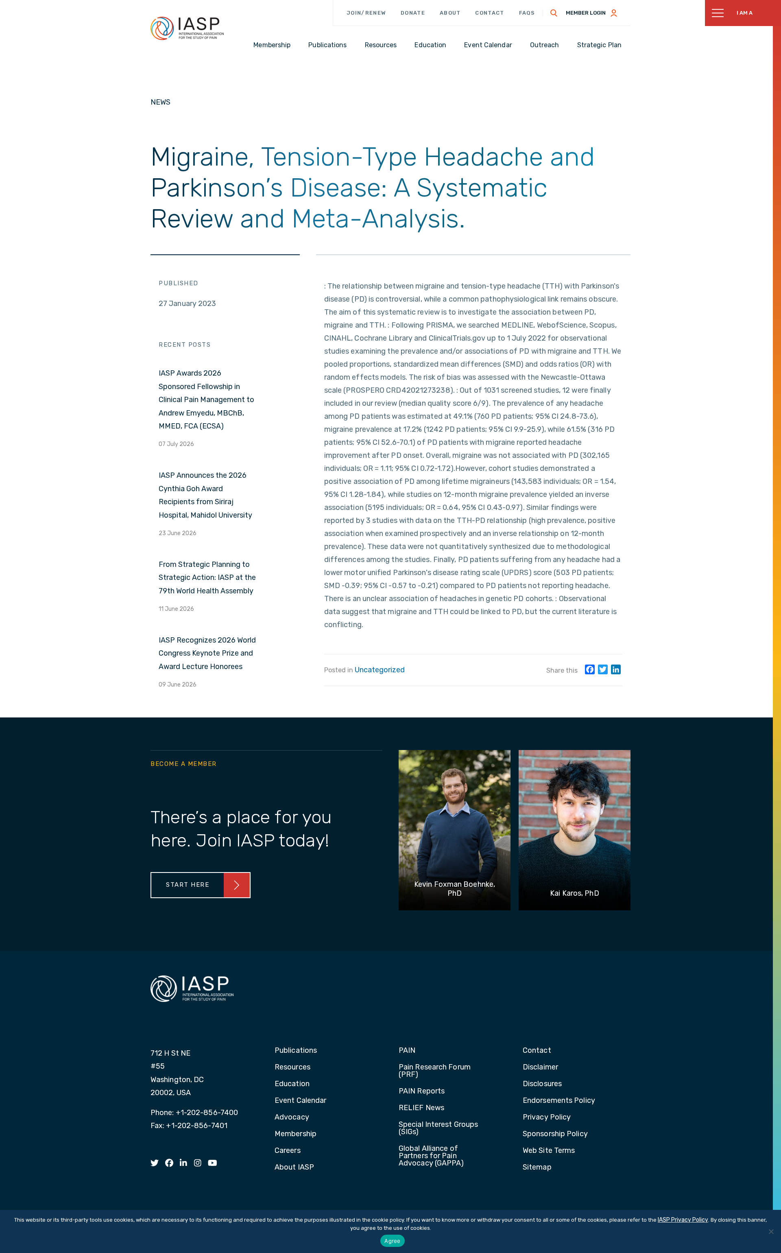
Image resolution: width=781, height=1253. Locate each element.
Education (292, 1084)
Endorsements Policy (559, 1101)
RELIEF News (421, 1108)
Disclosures (542, 1084)
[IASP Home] (187, 28)
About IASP (294, 1167)
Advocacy (292, 1117)
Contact (489, 13)
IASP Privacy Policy (683, 1219)
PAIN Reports (422, 1091)
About (450, 13)
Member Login (586, 13)
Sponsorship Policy (555, 1134)
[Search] (554, 13)
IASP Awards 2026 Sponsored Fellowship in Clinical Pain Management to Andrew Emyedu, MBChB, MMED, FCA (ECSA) (206, 400)
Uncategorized (380, 669)
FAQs (527, 13)
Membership (295, 1134)
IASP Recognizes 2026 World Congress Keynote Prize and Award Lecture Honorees (207, 653)
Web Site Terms (549, 1151)
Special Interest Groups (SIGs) (438, 1128)
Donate (413, 13)
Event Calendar (300, 1101)
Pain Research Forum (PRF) (435, 1071)
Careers (288, 1151)
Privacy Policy (547, 1117)
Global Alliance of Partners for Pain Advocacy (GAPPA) (431, 1156)
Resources (292, 1067)
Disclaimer (540, 1067)
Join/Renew (366, 13)
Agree (392, 1241)
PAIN (407, 1051)
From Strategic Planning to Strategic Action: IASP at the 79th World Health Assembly (207, 577)
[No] (771, 1231)
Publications (296, 1051)
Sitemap (537, 1167)
